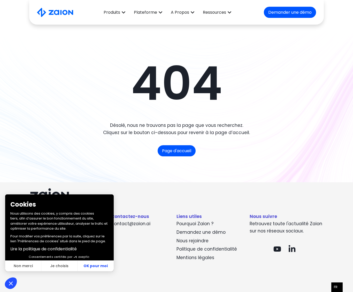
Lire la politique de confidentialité (43, 249)
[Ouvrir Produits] (123, 12)
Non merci (23, 265)
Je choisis (59, 265)
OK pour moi (95, 265)
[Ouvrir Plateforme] (160, 12)
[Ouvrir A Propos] (192, 12)
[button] (11, 283)
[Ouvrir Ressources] (229, 12)
